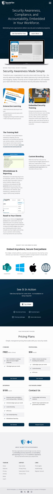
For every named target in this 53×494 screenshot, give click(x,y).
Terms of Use (22, 473)
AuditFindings (38, 468)
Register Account (39, 471)
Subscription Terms (24, 471)
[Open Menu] (50, 3)
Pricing (4, 471)
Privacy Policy (22, 468)
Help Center (22, 466)
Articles (5, 473)
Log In (4, 479)
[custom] (21, 492)
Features (5, 468)
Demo (4, 476)
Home (4, 466)
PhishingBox (38, 466)
